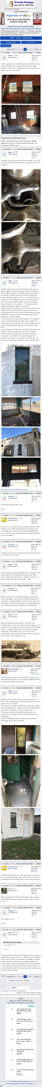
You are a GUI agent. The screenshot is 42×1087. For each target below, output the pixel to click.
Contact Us (19, 992)
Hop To (4, 976)
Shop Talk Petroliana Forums (9, 33)
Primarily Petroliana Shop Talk (9, 31)
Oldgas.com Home (36, 992)
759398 (38, 929)
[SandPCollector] (4, 521)
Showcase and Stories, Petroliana (28, 33)
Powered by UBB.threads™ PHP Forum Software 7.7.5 (21, 1083)
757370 (38, 666)
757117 (39, 585)
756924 (38, 278)
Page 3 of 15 (10, 49)
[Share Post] (33, 52)
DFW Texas (34, 523)
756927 (38, 515)
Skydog (13, 929)
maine (33, 593)
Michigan (33, 549)
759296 (38, 907)
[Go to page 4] (40, 49)
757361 (38, 611)
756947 (38, 561)
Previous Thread (11, 42)
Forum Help (26, 992)
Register (32, 31)
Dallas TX (34, 60)
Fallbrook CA (34, 893)
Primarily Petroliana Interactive (20, 1081)
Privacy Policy (5, 991)
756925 (38, 493)
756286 (38, 52)
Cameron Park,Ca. (35, 674)
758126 (38, 688)
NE (32, 501)
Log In (39, 31)
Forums (22, 31)
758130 (38, 864)
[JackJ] (4, 893)
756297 (38, 149)
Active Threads (27, 38)
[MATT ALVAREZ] (4, 673)
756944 (38, 541)
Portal (12, 38)
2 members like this (8, 489)
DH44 (15, 52)
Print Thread (5, 46)
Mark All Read (22, 991)
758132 (38, 886)
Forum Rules (13, 991)
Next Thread (30, 42)
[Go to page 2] (17, 49)
